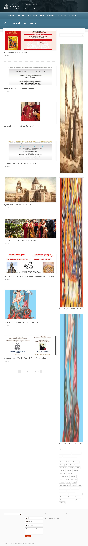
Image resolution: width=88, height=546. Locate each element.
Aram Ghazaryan (76, 453)
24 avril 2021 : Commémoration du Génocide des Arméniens (29, 276)
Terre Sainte (79, 494)
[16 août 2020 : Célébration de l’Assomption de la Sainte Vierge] (71, 242)
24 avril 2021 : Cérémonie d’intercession (20, 240)
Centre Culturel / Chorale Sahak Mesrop (40, 15)
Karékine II (73, 476)
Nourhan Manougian (65, 485)
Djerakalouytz (63, 467)
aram (69, 453)
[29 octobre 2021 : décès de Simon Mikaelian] (29, 113)
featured (77, 467)
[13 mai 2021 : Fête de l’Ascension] (29, 189)
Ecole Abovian (61, 15)
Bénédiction (66, 456)
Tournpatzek (63, 496)
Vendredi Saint (63, 499)
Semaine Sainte (63, 494)
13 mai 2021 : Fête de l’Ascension (17, 205)
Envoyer (28, 536)
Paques (79, 485)
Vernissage (71, 499)
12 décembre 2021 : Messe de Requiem (19, 88)
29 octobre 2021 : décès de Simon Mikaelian (22, 126)
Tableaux (72, 494)
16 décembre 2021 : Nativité (15, 52)
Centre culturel (63, 459)
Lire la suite (7, 55)
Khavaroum (74, 479)
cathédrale (73, 456)
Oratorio (74, 485)
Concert (62, 464)
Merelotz (68, 482)
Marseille (62, 482)
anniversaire (63, 453)
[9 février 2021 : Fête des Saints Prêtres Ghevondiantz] (29, 346)
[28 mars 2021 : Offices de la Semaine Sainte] (29, 305)
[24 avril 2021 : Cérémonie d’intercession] (29, 228)
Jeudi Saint (62, 473)
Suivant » (41, 371)
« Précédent (19, 371)
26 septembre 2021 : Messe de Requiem (20, 163)
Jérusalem (69, 473)
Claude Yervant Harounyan (72, 462)
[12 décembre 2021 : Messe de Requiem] (29, 76)
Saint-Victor (62, 491)
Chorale (62, 462)
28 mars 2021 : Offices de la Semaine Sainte (21, 322)
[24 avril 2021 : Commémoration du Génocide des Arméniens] (29, 264)
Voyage (78, 499)
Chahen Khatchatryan (74, 459)
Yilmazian (62, 502)
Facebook (71, 517)
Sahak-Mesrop (75, 488)
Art (60, 456)
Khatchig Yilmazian (64, 479)
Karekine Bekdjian (64, 476)
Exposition (71, 467)
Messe (74, 482)
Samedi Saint (71, 491)
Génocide (62, 470)
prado (61, 488)
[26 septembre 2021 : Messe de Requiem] (29, 151)
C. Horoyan (6, 545)
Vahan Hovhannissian (73, 496)
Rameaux (67, 488)
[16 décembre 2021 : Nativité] (29, 40)
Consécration (69, 464)
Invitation (76, 470)
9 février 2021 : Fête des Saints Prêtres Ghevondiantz (25, 358)
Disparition (76, 464)
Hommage (69, 470)
